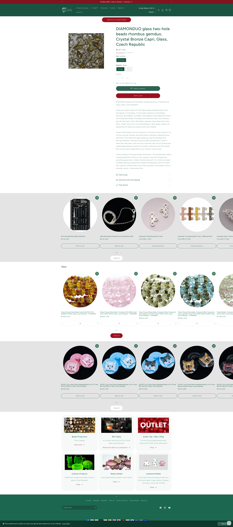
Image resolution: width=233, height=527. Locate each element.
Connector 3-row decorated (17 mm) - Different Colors (195, 236)
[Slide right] (121, 253)
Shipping (96, 500)
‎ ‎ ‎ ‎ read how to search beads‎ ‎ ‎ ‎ (116, 20)
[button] (83, 8)
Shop (152, 447)
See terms (78, 445)
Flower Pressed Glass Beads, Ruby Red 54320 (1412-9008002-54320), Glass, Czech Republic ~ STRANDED (78, 313)
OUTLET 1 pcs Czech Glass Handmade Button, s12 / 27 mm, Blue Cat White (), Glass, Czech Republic (118, 385)
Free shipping (120, 52)
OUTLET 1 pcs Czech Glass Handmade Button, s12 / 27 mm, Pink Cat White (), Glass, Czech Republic (79, 385)
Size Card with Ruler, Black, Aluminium (73, 236)
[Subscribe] (95, 507)
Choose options (158, 246)
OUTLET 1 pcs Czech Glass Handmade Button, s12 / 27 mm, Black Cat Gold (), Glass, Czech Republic (196, 385)
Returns (111, 500)
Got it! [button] (224, 523)
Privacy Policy (134, 500)
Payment (104, 500)
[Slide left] (112, 253)
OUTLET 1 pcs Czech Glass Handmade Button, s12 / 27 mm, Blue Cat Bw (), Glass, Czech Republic (157, 385)
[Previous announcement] (62, 2)
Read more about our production (115, 447)
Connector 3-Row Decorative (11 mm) (151, 236)
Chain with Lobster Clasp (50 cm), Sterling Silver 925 (116, 236)
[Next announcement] (171, 2)
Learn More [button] (66, 523)
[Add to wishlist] (97, 198)
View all (116, 258)
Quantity (118, 74)
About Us (144, 500)
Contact (88, 500)
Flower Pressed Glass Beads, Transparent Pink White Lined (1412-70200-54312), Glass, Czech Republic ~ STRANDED (118, 313)
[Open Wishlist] (166, 10)
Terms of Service (122, 500)
